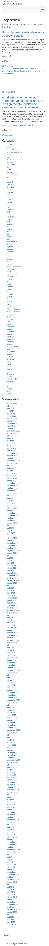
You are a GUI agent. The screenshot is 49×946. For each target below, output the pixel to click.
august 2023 (12, 493)
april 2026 (11, 413)
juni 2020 (10, 588)
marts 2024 (11, 475)
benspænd (11, 164)
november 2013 (13, 784)
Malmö (9, 259)
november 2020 (13, 575)
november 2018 (13, 635)
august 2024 (12, 463)
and (8, 147)
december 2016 (13, 692)
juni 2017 (10, 677)
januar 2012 (11, 839)
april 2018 (11, 652)
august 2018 (12, 642)
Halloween (11, 216)
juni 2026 (10, 408)
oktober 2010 (12, 877)
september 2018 (13, 640)
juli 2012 (10, 824)
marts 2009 (11, 924)
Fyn (8, 207)
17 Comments (7, 135)
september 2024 (13, 460)
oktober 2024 (12, 458)
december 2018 (13, 632)
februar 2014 (12, 777)
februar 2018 (12, 657)
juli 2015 (10, 735)
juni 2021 (10, 558)
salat (9, 324)
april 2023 (11, 503)
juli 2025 (10, 435)
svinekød (22, 125)
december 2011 (13, 842)
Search (6, 935)
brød (9, 177)
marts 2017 (11, 685)
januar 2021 (11, 570)
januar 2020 (11, 600)
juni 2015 (10, 737)
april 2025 (11, 443)
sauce (4, 56)
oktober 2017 (12, 667)
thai (8, 366)
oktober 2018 (12, 637)
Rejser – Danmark (14, 309)
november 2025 (13, 426)
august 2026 (12, 403)
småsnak (10, 339)
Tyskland (10, 374)
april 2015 (11, 742)
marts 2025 (11, 445)
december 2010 (13, 872)
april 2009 (11, 922)
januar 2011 (11, 869)
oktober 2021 (12, 548)
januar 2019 (11, 630)
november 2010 (13, 874)
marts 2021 (11, 565)
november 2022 (13, 515)
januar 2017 (11, 690)
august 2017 (12, 672)
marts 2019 (11, 625)
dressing (10, 187)
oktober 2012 (12, 817)
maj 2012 (10, 829)
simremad (11, 331)
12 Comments (7, 66)
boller (9, 169)
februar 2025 (12, 448)
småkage (10, 336)
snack (9, 344)
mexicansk (11, 271)
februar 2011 (12, 867)
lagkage (10, 246)
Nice (8, 281)
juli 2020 (10, 585)
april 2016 (11, 712)
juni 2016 (10, 707)
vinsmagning (12, 391)
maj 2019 (10, 620)
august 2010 (12, 882)
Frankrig (10, 199)
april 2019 (11, 622)
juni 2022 (10, 528)
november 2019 (13, 605)
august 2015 (12, 732)
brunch (9, 179)
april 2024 (11, 473)
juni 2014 (10, 767)
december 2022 (13, 513)
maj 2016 (10, 710)
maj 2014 (10, 770)
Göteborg (10, 209)
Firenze (10, 192)
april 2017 (11, 682)
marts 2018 (11, 655)
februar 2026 (12, 418)
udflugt (9, 376)
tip (8, 371)
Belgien (10, 162)
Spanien (10, 349)
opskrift (10, 294)
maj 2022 (10, 530)
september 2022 (13, 520)
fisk (8, 194)
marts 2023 (11, 505)
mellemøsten (12, 269)
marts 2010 (11, 894)
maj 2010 (10, 889)
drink (9, 189)
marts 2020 (11, 595)
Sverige (10, 356)
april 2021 (11, 563)
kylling (9, 244)
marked (10, 264)
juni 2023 (10, 498)
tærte (29, 125)
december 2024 (13, 453)
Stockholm (11, 351)
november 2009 (13, 904)
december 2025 (13, 423)
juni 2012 (10, 827)
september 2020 (13, 580)
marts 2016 (11, 715)
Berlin (9, 167)
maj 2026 (10, 411)
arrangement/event (14, 152)
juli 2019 (10, 615)
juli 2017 (10, 675)
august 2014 (12, 762)
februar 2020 (12, 598)
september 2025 (13, 431)
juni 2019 (10, 617)
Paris (9, 299)
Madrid (9, 256)
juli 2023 (10, 495)
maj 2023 (10, 500)
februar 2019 (12, 627)
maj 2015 (10, 740)
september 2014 (13, 760)
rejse (9, 306)
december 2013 (13, 782)
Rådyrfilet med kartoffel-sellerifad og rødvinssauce (23, 34)
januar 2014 (11, 779)
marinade (10, 261)
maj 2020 (10, 590)
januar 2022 (11, 540)
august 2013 (12, 792)
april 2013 (11, 802)
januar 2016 (11, 720)
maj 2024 (10, 470)
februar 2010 (12, 897)
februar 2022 (12, 538)
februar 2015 (12, 747)
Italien (9, 229)
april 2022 (11, 533)
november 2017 (13, 665)
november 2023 (13, 485)
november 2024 (13, 455)
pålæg (9, 296)
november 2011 (13, 844)
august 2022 (12, 523)
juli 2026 (10, 406)
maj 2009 (10, 919)
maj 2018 (10, 650)
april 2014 (11, 772)
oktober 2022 (12, 518)
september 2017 (13, 670)
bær (8, 157)
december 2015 (13, 722)
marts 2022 (11, 535)
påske (9, 301)
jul (8, 234)
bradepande (12, 174)
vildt (9, 56)
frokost (9, 202)
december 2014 (13, 752)
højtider (10, 219)
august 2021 (12, 553)
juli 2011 (10, 854)
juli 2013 (10, 794)
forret (4, 125)
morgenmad (12, 274)
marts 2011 (11, 864)
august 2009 (12, 912)
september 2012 (13, 819)
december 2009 (13, 902)
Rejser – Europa (13, 311)
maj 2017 (10, 680)
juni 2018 (10, 647)
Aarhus (10, 144)
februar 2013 (12, 807)
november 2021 (13, 545)
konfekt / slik (12, 241)
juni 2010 (10, 887)
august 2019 (12, 612)
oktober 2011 (12, 847)
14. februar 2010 (8, 92)
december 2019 (13, 603)
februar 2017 (12, 687)
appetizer (10, 149)
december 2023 (13, 483)
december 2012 (13, 812)
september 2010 (13, 879)
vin (13, 56)
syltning (10, 361)
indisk (9, 221)
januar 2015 (11, 750)
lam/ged (10, 249)
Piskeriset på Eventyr (10, 1)
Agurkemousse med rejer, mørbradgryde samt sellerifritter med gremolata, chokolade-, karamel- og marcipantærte (22, 102)
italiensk (10, 231)
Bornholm (11, 172)
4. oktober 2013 (8, 27)
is (7, 226)
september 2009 (13, 909)
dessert (10, 182)
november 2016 (13, 695)
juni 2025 (10, 438)
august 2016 (12, 702)
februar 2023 (12, 508)
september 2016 (13, 700)
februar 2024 (12, 478)
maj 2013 (10, 799)
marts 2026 (11, 416)
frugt (9, 204)
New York (10, 279)
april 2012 (11, 832)
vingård (10, 388)
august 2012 (12, 822)
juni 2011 (10, 857)
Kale (8, 943)
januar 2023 (11, 510)
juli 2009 (10, 914)
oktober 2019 (12, 607)
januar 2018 (11, 660)
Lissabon (10, 251)
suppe (9, 354)
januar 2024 (11, 480)
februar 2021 (12, 568)
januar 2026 (11, 421)
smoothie (10, 341)
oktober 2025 (12, 428)
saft (8, 321)
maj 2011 (10, 859)
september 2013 (13, 789)
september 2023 (13, 490)
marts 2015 (11, 745)
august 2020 (12, 583)
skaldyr (15, 125)
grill (8, 212)
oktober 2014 (12, 757)
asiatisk (10, 154)
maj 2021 (10, 560)
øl (7, 291)
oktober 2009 (12, 907)
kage (9, 125)
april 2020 (11, 593)
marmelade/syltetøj (14, 266)
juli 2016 (10, 705)
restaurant (11, 314)
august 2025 (12, 433)
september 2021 (13, 550)
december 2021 (13, 543)
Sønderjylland (12, 346)
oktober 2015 (12, 727)
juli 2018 (10, 645)
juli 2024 (10, 465)
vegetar (10, 381)
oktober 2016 (12, 697)
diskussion (11, 184)
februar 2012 (12, 837)
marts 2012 (11, 834)
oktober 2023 (12, 488)
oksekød (10, 289)
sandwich (10, 326)
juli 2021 (10, 555)
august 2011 (12, 852)
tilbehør (35, 125)
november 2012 (13, 814)
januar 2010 (11, 899)
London (10, 254)
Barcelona (11, 159)
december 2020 (13, 573)
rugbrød (10, 319)
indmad (10, 224)
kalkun (9, 239)
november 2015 (13, 725)
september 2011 (13, 849)
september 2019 (13, 610)
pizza (9, 304)
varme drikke (12, 379)
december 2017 (13, 662)
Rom (9, 316)
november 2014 (13, 755)
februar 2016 (12, 717)
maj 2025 (10, 440)
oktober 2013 (12, 787)
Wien (9, 393)
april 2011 (11, 862)
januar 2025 (11, 450)
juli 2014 (10, 765)
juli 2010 (10, 884)
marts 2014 (11, 775)
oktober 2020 (12, 578)
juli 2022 (10, 525)
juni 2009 (10, 917)
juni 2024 (10, 468)
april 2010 (11, 892)
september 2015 (13, 730)
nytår (9, 284)
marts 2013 (11, 804)
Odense (10, 286)
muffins (10, 276)
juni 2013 (10, 797)
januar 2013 (11, 809)
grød (9, 214)
